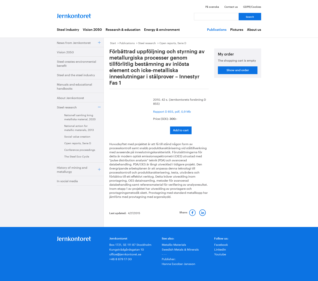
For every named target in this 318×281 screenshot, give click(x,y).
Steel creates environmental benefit (76, 63)
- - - (164, 253)
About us (254, 29)
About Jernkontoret (70, 97)
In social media (67, 180)
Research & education (123, 29)
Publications (217, 29)
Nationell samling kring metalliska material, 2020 (80, 117)
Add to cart (181, 130)
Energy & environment (162, 29)
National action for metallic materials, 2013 (79, 128)
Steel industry (68, 29)
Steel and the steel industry (76, 74)
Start (113, 43)
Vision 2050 (92, 29)
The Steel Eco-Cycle (76, 156)
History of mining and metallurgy (72, 169)
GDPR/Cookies (252, 6)
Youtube (220, 253)
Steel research (67, 107)
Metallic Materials (174, 244)
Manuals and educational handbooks (74, 86)
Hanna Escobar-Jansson (178, 263)
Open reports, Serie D (77, 143)
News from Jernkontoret (74, 42)
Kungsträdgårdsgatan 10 (126, 249)
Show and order (238, 70)
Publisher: (169, 258)
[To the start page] (74, 15)
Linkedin (220, 249)
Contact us (231, 6)
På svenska (212, 6)
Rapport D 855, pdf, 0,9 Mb (172, 111)
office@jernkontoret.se (125, 253)
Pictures (236, 29)
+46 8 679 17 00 (120, 258)
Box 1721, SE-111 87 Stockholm (130, 244)
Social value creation (77, 136)
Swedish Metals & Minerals (180, 249)
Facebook (221, 244)
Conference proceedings (79, 150)
